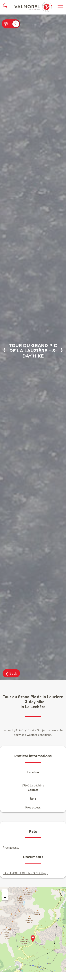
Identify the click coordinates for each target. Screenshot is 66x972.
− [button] (5, 897)
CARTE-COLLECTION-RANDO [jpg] (25, 873)
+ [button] (5, 892)
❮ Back (11, 673)
